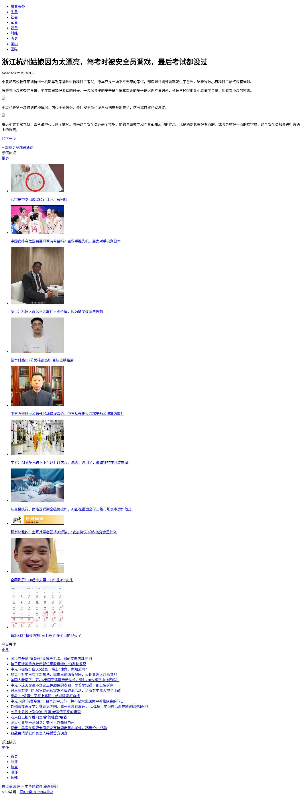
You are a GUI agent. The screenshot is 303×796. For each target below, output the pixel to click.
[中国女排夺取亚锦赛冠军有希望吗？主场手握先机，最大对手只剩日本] (37, 232)
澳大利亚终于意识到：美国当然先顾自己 (43, 723)
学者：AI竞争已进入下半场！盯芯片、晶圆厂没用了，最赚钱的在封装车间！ (71, 462)
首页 (14, 756)
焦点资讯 (9, 786)
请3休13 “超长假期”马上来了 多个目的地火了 (46, 635)
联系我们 (50, 786)
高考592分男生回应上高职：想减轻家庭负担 (45, 696)
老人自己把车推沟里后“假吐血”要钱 (39, 717)
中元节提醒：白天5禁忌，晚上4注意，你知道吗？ (50, 669)
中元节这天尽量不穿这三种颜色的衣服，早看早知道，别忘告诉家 (62, 685)
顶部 (14, 778)
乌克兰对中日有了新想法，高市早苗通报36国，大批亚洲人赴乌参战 (64, 675)
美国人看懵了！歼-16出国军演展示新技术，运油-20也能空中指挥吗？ (65, 680)
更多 (5, 158)
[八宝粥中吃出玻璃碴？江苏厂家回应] (37, 191)
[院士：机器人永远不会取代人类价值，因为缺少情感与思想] (37, 303)
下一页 (10, 139)
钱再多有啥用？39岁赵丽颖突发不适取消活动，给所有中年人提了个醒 (66, 691)
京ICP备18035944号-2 (36, 792)
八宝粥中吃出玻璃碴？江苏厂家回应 (39, 199)
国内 (14, 44)
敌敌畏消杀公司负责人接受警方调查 (39, 733)
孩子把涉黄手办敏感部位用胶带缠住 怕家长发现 (48, 664)
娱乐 (14, 28)
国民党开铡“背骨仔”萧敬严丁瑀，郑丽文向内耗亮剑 (51, 659)
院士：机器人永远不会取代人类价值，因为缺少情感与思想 (57, 312)
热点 (14, 767)
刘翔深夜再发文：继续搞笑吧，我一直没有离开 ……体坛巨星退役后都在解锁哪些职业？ (80, 707)
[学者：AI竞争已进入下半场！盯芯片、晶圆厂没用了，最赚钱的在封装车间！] (37, 454)
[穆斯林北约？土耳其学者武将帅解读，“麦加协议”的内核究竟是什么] (37, 523)
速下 (20, 786)
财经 (14, 33)
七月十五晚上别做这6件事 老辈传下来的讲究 (46, 712)
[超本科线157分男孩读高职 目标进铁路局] (37, 351)
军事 (14, 22)
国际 (14, 49)
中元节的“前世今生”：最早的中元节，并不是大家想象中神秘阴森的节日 (67, 701)
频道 (14, 762)
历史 (14, 38)
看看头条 (18, 6)
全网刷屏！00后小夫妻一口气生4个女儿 (42, 580)
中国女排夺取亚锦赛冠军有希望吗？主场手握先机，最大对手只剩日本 (66, 241)
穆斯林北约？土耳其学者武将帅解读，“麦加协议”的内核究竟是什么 (64, 532)
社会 (14, 17)
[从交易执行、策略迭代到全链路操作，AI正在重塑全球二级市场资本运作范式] (37, 500)
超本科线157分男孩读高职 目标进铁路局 (42, 360)
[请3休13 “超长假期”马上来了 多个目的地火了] (37, 627)
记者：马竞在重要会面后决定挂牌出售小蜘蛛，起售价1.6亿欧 (59, 728)
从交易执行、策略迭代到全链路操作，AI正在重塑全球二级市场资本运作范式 (71, 509)
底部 (14, 772)
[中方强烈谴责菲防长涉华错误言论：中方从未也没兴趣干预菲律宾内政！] (37, 405)
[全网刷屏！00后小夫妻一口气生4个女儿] (37, 571)
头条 (14, 12)
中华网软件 (34, 786)
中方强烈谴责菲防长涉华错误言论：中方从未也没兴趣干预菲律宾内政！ (67, 414)
